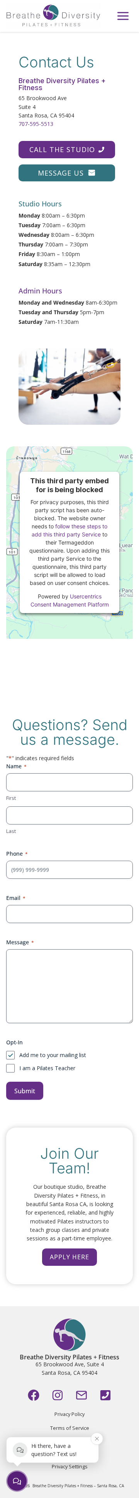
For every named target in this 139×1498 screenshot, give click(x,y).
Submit (24, 1091)
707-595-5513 (36, 123)
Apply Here (69, 1257)
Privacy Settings (70, 1466)
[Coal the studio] (105, 1395)
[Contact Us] (81, 1395)
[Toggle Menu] (123, 16)
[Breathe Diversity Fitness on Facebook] (33, 1395)
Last (11, 831)
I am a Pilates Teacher (47, 1068)
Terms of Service (69, 1427)
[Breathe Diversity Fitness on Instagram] (57, 1395)
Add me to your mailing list (52, 1055)
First (11, 797)
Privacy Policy (69, 1414)
